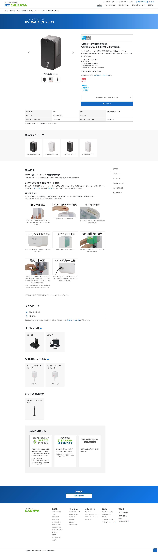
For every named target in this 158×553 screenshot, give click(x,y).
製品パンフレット (35, 312)
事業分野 (150, 5)
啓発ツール (88, 511)
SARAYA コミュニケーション (92, 517)
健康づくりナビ (89, 519)
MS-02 (50, 188)
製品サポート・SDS (138, 5)
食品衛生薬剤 (55, 517)
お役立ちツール (124, 5)
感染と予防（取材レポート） (92, 514)
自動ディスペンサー (33, 11)
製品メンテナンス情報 (73, 320)
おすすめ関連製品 (118, 188)
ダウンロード (117, 173)
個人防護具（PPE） (56, 522)
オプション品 (117, 178)
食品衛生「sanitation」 (74, 514)
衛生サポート (72, 517)
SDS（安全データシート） (108, 522)
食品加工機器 (55, 519)
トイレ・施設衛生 (56, 524)
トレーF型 (37, 188)
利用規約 (120, 518)
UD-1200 (43, 11)
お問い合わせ (124, 1)
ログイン (115, 1)
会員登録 (108, 1)
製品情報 (99, 5)
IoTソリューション (56, 537)
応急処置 (104, 517)
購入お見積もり (117, 193)
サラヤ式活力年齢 (73, 524)
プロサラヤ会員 (123, 512)
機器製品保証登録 (106, 514)
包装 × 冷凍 (71, 519)
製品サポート (106, 509)
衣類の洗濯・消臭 (56, 527)
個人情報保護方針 (122, 521)
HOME (6, 11)
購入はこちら (107, 104)
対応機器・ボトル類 (118, 183)
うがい (53, 514)
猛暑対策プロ (72, 522)
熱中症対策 (55, 532)
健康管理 (54, 540)
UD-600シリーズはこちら (102, 75)
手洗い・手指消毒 (21, 11)
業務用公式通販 (142, 1)
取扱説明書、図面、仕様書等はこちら (107, 97)
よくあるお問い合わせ (107, 519)
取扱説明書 (32, 316)
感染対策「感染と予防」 (75, 511)
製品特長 (115, 169)
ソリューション (110, 5)
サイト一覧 (151, 1)
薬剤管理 (54, 535)
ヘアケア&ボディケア (57, 529)
